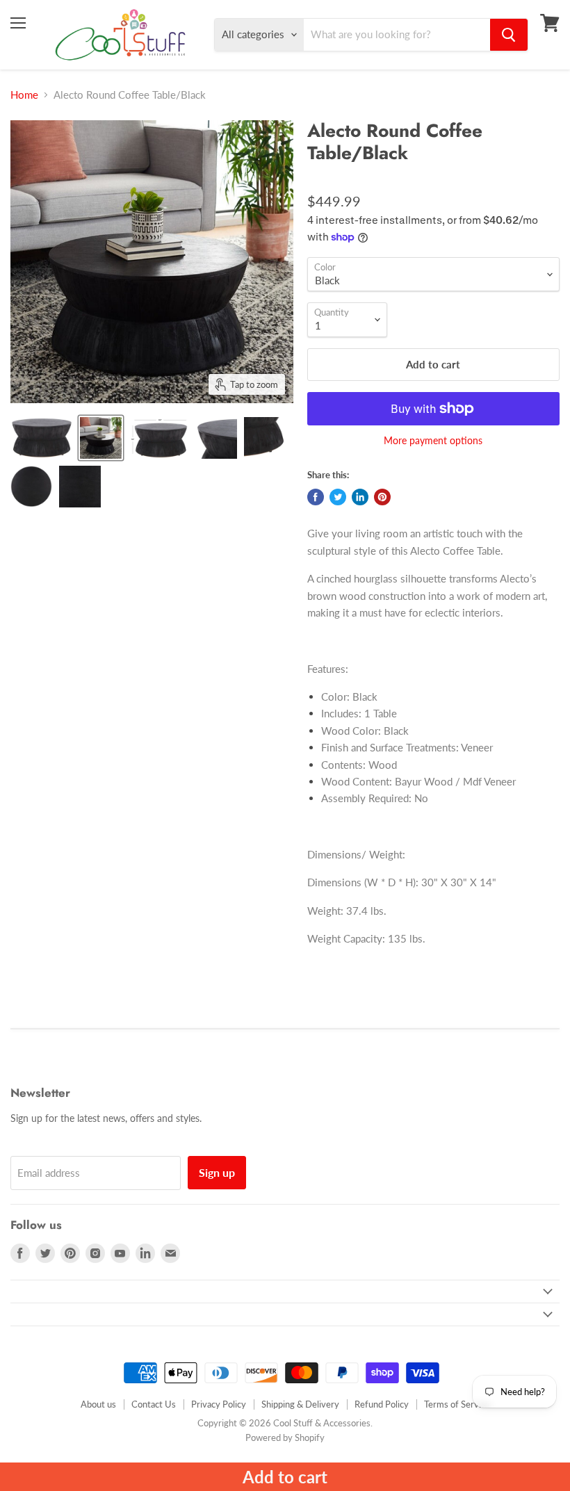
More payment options (433, 440)
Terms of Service (457, 1404)
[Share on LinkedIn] (360, 497)
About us (98, 1404)
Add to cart (285, 1477)
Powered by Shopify (285, 1437)
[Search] (509, 35)
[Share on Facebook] (315, 497)
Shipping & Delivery (300, 1404)
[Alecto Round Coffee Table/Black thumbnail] (41, 438)
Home (24, 95)
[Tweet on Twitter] (337, 497)
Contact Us (153, 1404)
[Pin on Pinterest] (382, 497)
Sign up (217, 1172)
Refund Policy (382, 1404)
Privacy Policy (218, 1404)
